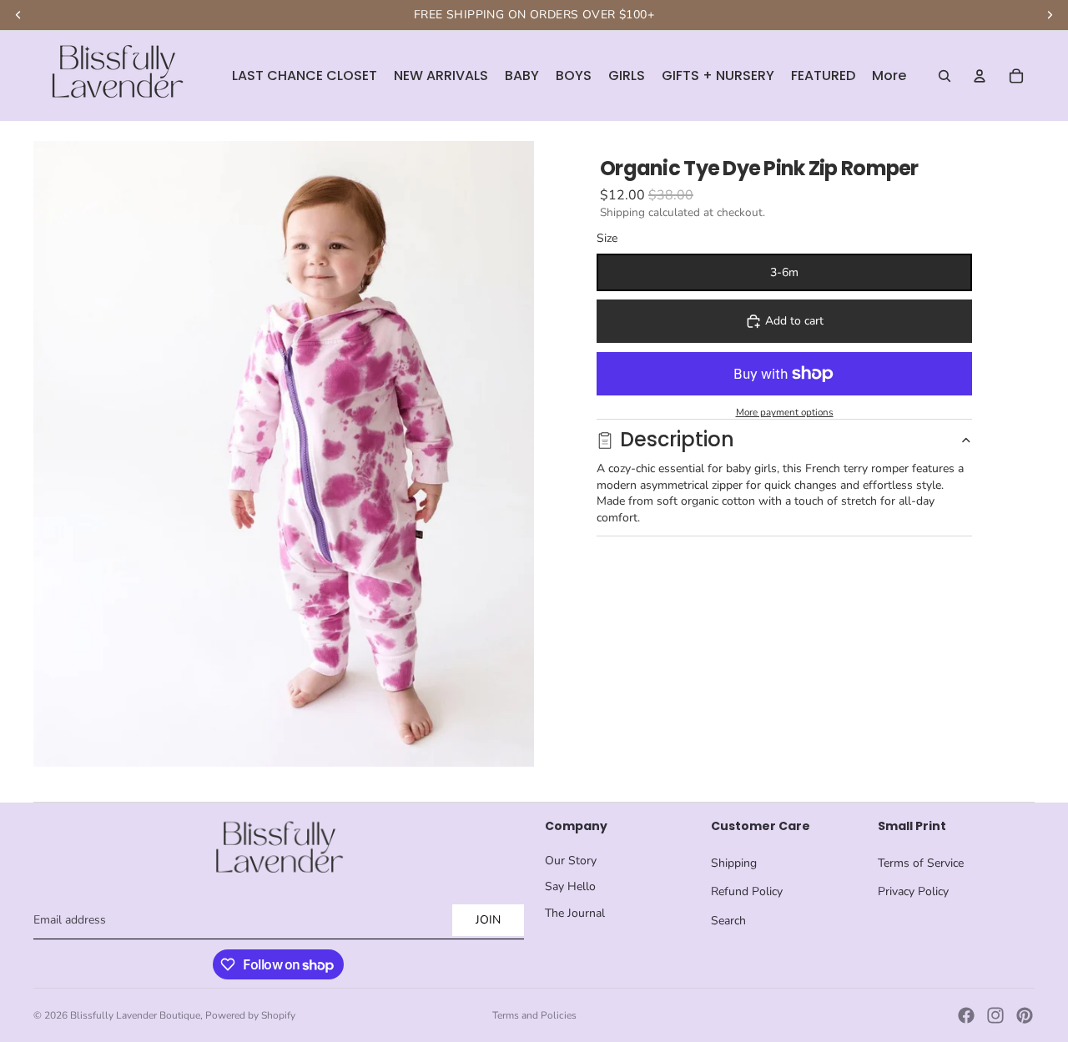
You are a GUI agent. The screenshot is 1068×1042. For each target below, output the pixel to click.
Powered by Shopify (250, 1015)
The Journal (575, 913)
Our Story (571, 860)
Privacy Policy (913, 891)
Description (677, 439)
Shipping (734, 863)
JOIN (488, 920)
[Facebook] (966, 1015)
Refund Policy (747, 891)
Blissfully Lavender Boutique (135, 1015)
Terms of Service (921, 863)
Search (728, 921)
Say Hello (570, 886)
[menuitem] (889, 76)
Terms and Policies (534, 1015)
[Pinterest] (1025, 1015)
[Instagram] (995, 1015)
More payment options (785, 412)
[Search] (944, 76)
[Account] (979, 76)
